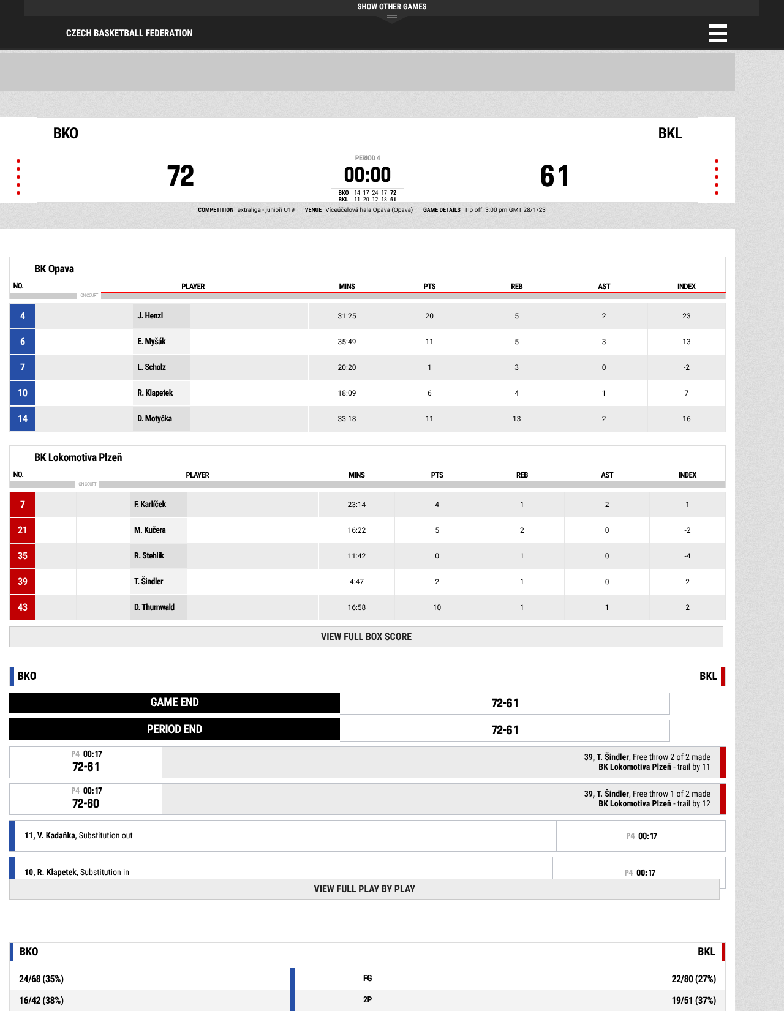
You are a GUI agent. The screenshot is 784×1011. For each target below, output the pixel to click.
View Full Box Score (366, 636)
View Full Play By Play (364, 889)
